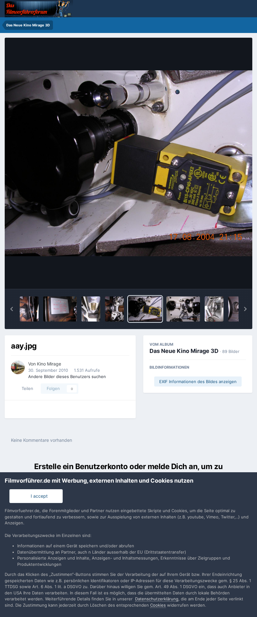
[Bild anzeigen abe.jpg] (29, 309)
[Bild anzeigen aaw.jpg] (214, 309)
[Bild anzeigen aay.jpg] (145, 309)
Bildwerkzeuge (223, 277)
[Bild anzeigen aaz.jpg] (114, 309)
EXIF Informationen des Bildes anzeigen (198, 381)
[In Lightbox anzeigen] (128, 163)
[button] (11, 309)
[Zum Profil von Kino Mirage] (18, 367)
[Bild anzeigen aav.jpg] (237, 309)
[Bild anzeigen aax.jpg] (183, 309)
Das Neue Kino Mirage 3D (183, 351)
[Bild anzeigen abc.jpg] (90, 309)
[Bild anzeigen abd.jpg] (60, 309)
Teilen (26, 388)
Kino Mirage (49, 363)
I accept (38, 496)
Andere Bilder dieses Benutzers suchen (67, 376)
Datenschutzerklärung (156, 598)
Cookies (158, 605)
